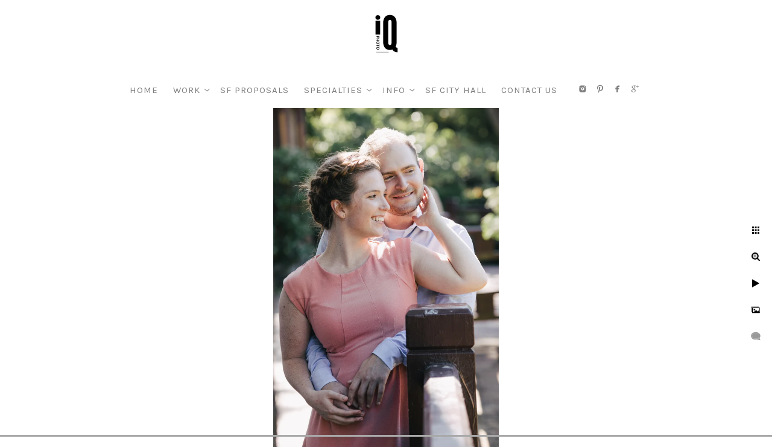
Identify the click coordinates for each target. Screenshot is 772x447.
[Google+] (635, 89)
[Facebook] (617, 89)
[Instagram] (582, 89)
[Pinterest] (600, 89)
